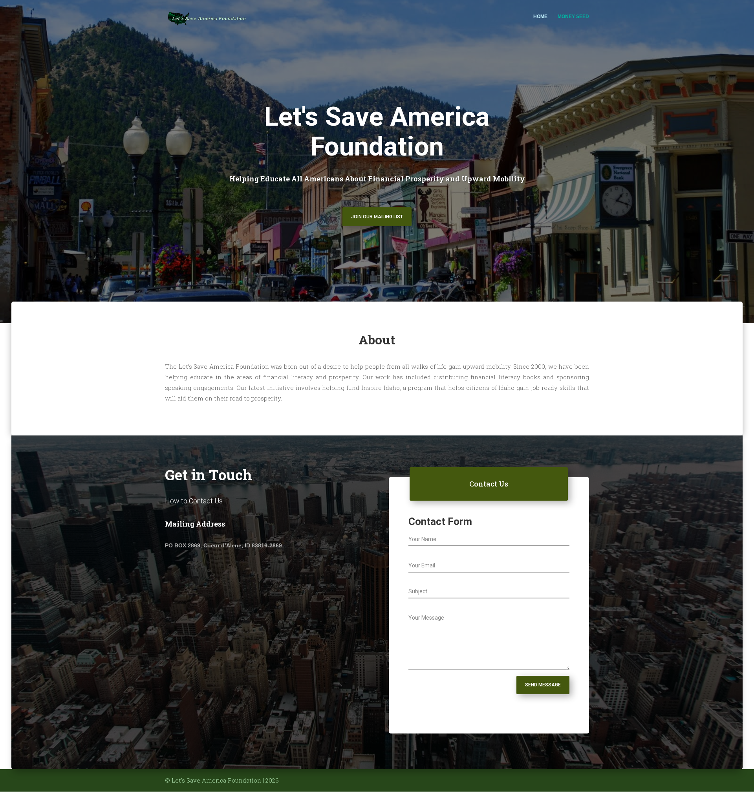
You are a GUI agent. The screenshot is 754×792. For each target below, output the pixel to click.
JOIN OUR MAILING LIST (377, 216)
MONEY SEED (573, 16)
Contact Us (488, 483)
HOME (540, 16)
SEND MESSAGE (543, 685)
